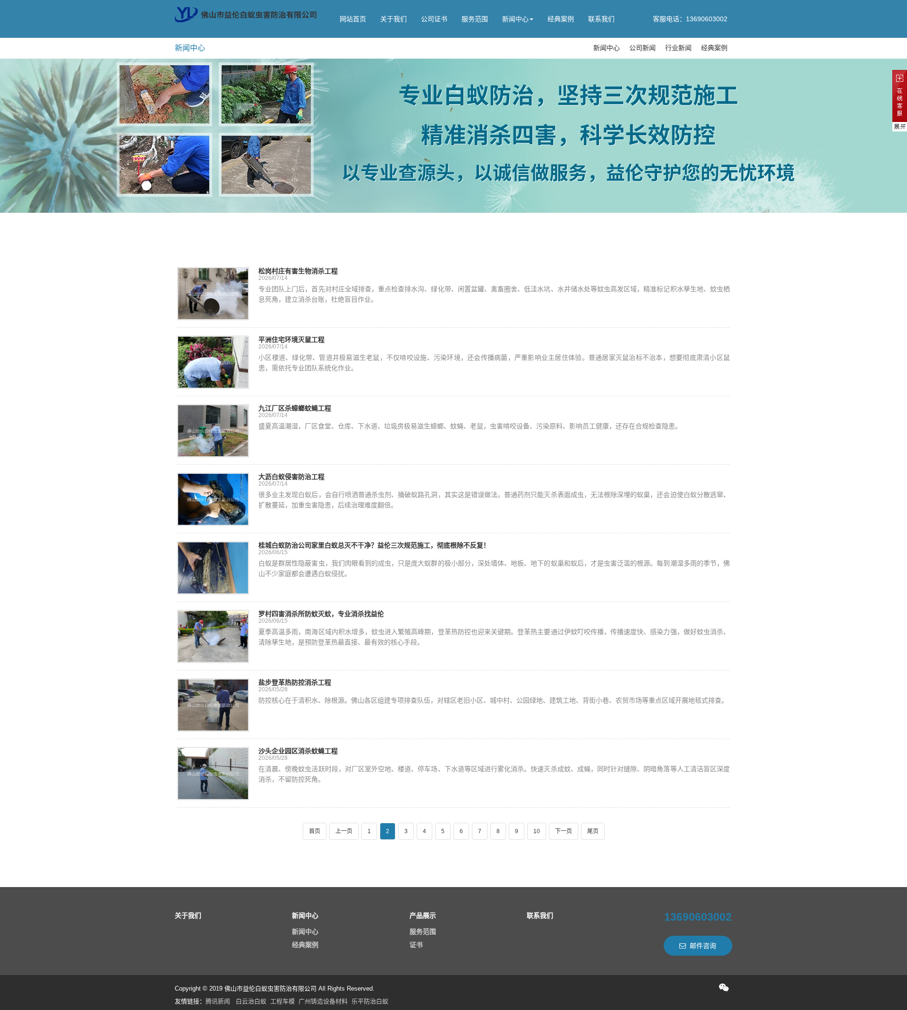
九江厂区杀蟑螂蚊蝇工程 (294, 408)
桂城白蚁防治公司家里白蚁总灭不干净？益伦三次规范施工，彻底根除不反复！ (374, 545)
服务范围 (475, 19)
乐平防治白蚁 (369, 1001)
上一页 (343, 831)
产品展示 (423, 915)
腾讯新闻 (217, 1001)
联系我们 (601, 19)
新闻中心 (515, 19)
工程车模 (282, 1001)
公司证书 (434, 19)
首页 (314, 831)
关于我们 (393, 19)
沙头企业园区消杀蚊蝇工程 (298, 751)
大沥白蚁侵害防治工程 (291, 476)
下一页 (563, 831)
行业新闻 (678, 48)
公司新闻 (642, 48)
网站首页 (353, 19)
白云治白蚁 (251, 1001)
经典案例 (561, 19)
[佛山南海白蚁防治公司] (246, 15)
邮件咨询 (703, 945)
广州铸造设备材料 (323, 1001)
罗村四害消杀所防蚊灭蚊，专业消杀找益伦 (321, 614)
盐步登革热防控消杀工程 (294, 682)
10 (536, 831)
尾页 (593, 831)
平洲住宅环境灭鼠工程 (291, 339)
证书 (416, 945)
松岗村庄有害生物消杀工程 (298, 271)
